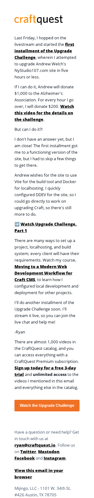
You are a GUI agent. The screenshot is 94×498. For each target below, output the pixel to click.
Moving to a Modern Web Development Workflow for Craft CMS (43, 273)
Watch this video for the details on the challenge (44, 113)
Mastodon (48, 451)
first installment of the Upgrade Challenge (44, 51)
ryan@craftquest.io (34, 445)
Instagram (55, 458)
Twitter (28, 451)
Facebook (24, 458)
